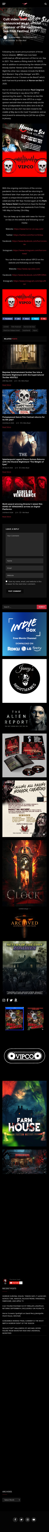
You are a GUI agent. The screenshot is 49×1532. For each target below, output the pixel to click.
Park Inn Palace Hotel (12, 330)
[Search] (45, 3)
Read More (6, 385)
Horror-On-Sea (29, 327)
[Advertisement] (24, 1201)
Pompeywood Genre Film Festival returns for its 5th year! (23, 418)
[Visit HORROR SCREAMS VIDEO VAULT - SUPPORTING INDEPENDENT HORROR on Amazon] (15, 1001)
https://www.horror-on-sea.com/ (28, 229)
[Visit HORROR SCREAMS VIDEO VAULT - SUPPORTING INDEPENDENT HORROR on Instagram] (3, 1001)
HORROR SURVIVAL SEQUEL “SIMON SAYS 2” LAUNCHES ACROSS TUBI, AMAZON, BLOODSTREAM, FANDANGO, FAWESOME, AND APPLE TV (24, 1298)
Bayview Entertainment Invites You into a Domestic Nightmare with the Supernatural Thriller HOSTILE (23, 375)
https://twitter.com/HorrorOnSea (28, 235)
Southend (26, 330)
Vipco (35, 330)
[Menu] (3, 3)
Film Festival (16, 327)
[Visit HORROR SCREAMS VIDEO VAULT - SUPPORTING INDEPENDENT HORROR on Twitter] (11, 1001)
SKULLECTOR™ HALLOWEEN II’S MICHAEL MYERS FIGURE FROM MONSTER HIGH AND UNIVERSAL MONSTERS (21, 1330)
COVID (6, 327)
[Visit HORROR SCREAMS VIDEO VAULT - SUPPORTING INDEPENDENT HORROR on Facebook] (7, 1001)
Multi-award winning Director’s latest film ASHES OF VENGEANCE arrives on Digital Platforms (22, 506)
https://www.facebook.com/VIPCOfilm (29, 275)
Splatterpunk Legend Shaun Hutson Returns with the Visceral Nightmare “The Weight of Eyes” (23, 462)
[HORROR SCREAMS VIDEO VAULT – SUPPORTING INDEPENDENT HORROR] (24, 4)
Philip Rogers (15, 37)
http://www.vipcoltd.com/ (28, 269)
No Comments (10, 41)
